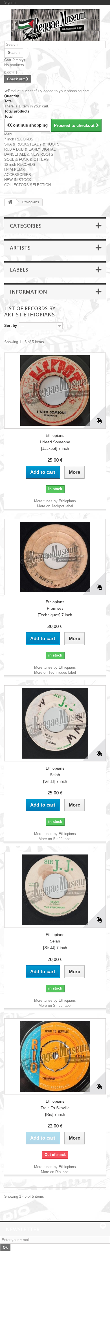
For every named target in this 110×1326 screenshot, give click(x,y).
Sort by (10, 325)
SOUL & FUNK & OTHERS (26, 159)
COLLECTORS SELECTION (27, 185)
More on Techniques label (55, 672)
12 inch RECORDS (19, 164)
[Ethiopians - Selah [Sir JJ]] (55, 723)
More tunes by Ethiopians (55, 501)
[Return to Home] (10, 202)
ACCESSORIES (17, 175)
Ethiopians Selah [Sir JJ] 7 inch (55, 774)
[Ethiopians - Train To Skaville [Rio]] (55, 1056)
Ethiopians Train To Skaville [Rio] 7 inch (55, 1107)
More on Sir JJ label (55, 839)
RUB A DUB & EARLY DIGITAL (30, 149)
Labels (19, 269)
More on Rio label (55, 1172)
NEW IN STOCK (17, 180)
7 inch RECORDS (18, 139)
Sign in (10, 2)
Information (28, 291)
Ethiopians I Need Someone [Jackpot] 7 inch (55, 442)
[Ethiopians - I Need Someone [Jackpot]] (55, 390)
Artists (20, 247)
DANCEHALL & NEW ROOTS (28, 154)
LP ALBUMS (14, 170)
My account (18, 1291)
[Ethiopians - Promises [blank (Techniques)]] (55, 557)
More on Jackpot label (55, 506)
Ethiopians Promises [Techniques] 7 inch (55, 608)
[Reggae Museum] (55, 25)
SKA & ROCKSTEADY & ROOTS (32, 144)
